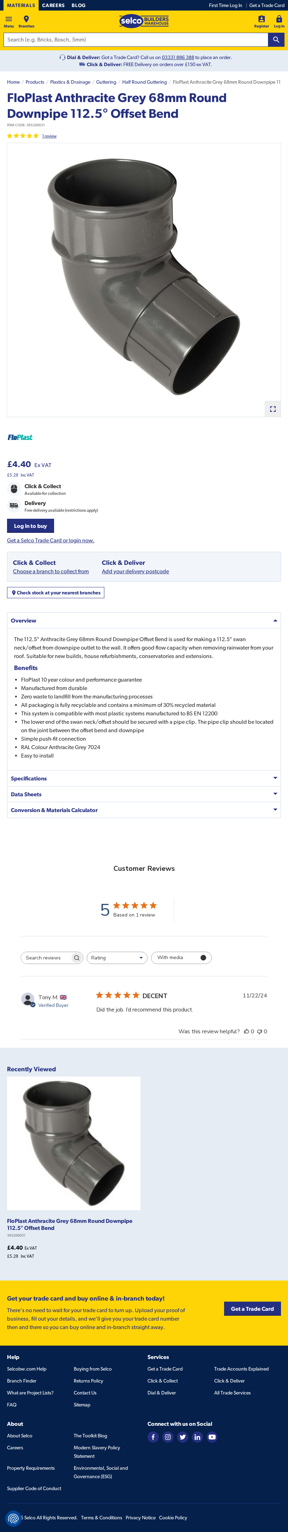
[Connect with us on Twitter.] (182, 1436)
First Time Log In (225, 5)
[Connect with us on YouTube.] (212, 1436)
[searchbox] (45, 958)
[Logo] (144, 21)
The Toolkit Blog (90, 1435)
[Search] (276, 40)
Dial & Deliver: (83, 57)
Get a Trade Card (266, 5)
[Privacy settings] (13, 1519)
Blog (79, 5)
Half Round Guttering (144, 82)
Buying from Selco (93, 1369)
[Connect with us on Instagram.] (168, 1436)
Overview (23, 620)
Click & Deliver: (104, 64)
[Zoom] (273, 409)
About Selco (19, 1435)
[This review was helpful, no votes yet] (246, 1031)
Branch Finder (22, 1381)
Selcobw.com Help (26, 1369)
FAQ (12, 1404)
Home (13, 82)
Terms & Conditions (101, 1517)
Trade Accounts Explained (241, 1369)
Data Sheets (26, 794)
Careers (53, 5)
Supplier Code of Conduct (34, 1488)
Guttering (106, 82)
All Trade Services (232, 1393)
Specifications (29, 778)
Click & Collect (163, 1381)
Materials (21, 5)
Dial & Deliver (162, 1393)
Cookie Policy (173, 1517)
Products (35, 82)
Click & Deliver (229, 1381)
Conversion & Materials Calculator (54, 810)
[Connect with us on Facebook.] (153, 1436)
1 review (49, 136)
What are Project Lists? (30, 1393)
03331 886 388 (178, 57)
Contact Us (85, 1393)
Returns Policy (88, 1381)
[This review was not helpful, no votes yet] (259, 1031)
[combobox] (117, 958)
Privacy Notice (141, 1517)
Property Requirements (31, 1468)
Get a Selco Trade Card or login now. (50, 540)
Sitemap (82, 1404)
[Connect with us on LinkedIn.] (197, 1436)
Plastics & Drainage (70, 82)
